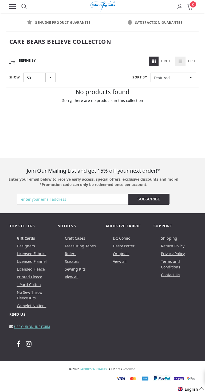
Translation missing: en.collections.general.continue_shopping (103, 107)
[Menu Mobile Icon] (12, 6)
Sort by (139, 77)
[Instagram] (28, 343)
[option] (54, 22)
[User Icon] (180, 6)
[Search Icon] (24, 6)
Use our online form (32, 326)
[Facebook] (19, 343)
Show (14, 77)
